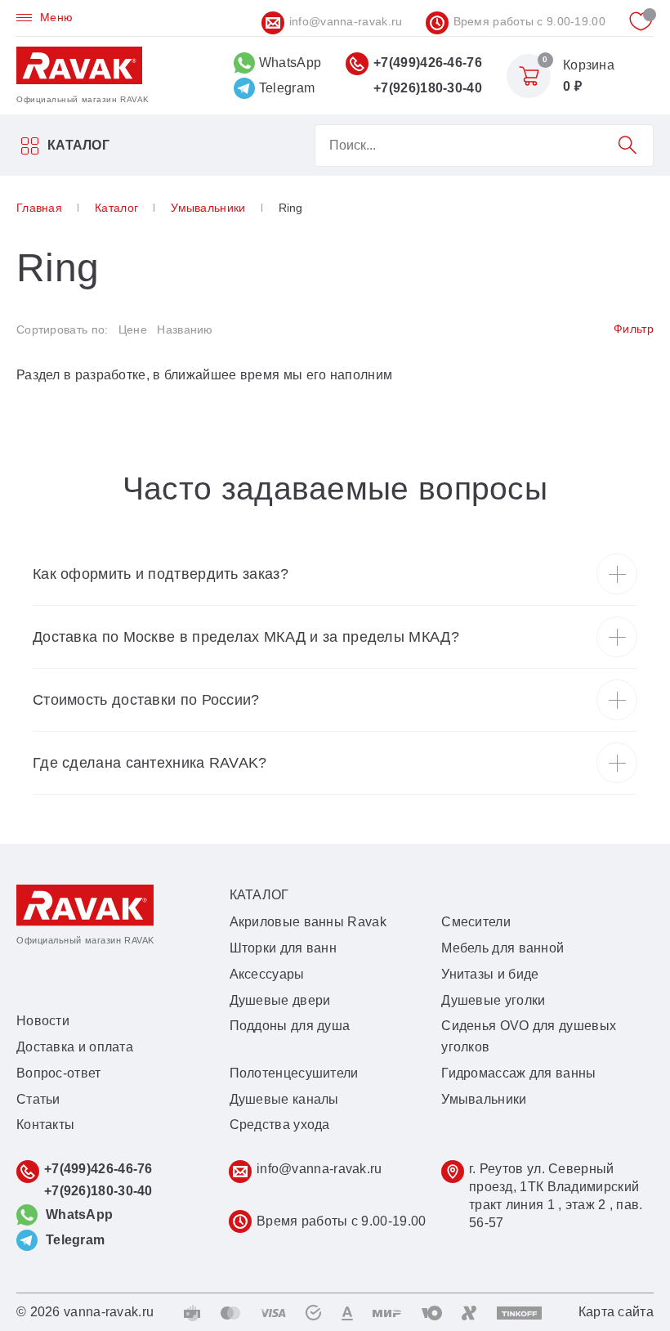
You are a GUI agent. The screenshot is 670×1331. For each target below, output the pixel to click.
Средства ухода (280, 1125)
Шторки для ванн (283, 948)
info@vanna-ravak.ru (346, 21)
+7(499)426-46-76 (427, 62)
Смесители (476, 922)
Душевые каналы (284, 1099)
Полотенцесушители (294, 1073)
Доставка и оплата (74, 1047)
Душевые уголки (493, 1000)
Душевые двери (280, 1000)
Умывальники (483, 1099)
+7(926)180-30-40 (427, 88)
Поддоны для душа (290, 1026)
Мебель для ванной (502, 948)
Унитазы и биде (489, 974)
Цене (132, 329)
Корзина (588, 65)
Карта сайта (616, 1312)
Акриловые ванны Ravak (308, 922)
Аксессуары (267, 974)
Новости (42, 1021)
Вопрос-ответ (58, 1073)
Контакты (45, 1125)
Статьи (38, 1099)
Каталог (78, 145)
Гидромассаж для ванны (518, 1073)
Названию (184, 329)
